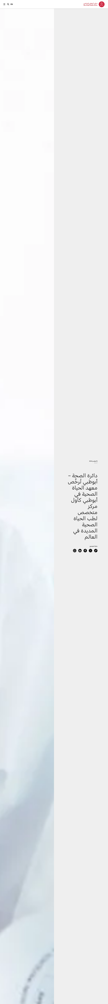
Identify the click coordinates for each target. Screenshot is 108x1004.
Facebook (85, 550)
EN (12, 4)
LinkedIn (80, 550)
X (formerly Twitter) (90, 550)
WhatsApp (74, 550)
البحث (8, 4)
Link (95, 550)
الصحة (95, 462)
